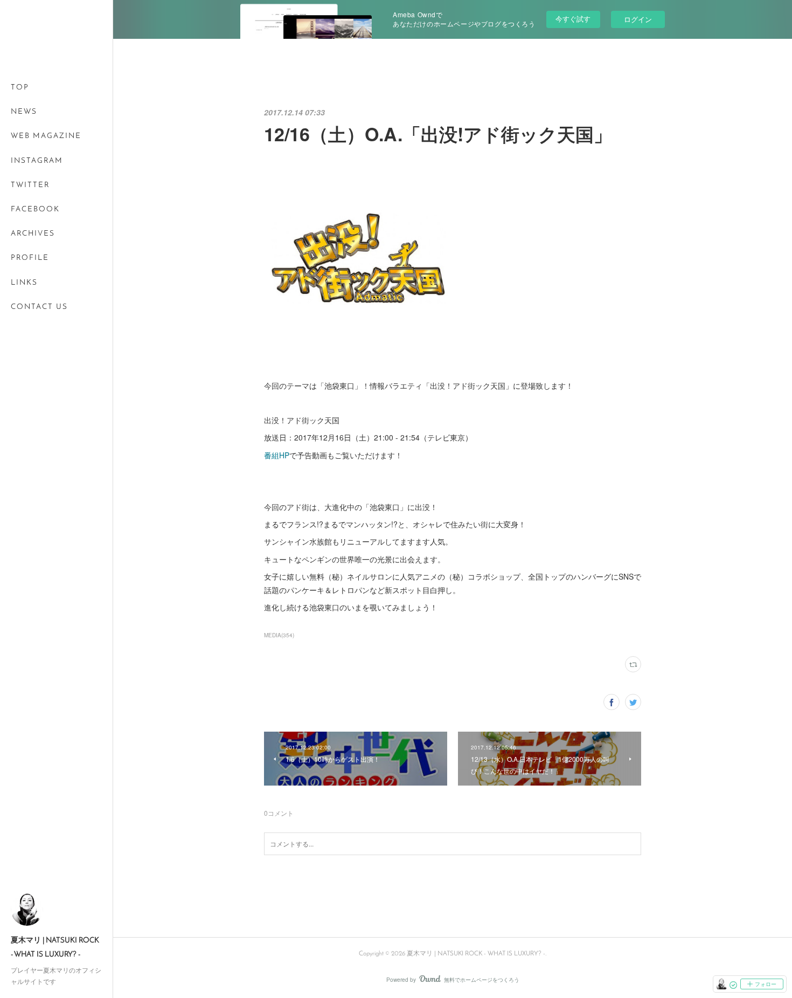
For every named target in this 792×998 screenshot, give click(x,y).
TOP (20, 88)
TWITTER (30, 185)
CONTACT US (39, 307)
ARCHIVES (33, 234)
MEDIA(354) (279, 635)
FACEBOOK (35, 209)
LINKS (24, 283)
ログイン (638, 19)
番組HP (276, 455)
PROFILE (30, 258)
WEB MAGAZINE (46, 136)
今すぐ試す (572, 18)
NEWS (24, 112)
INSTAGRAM (37, 161)
